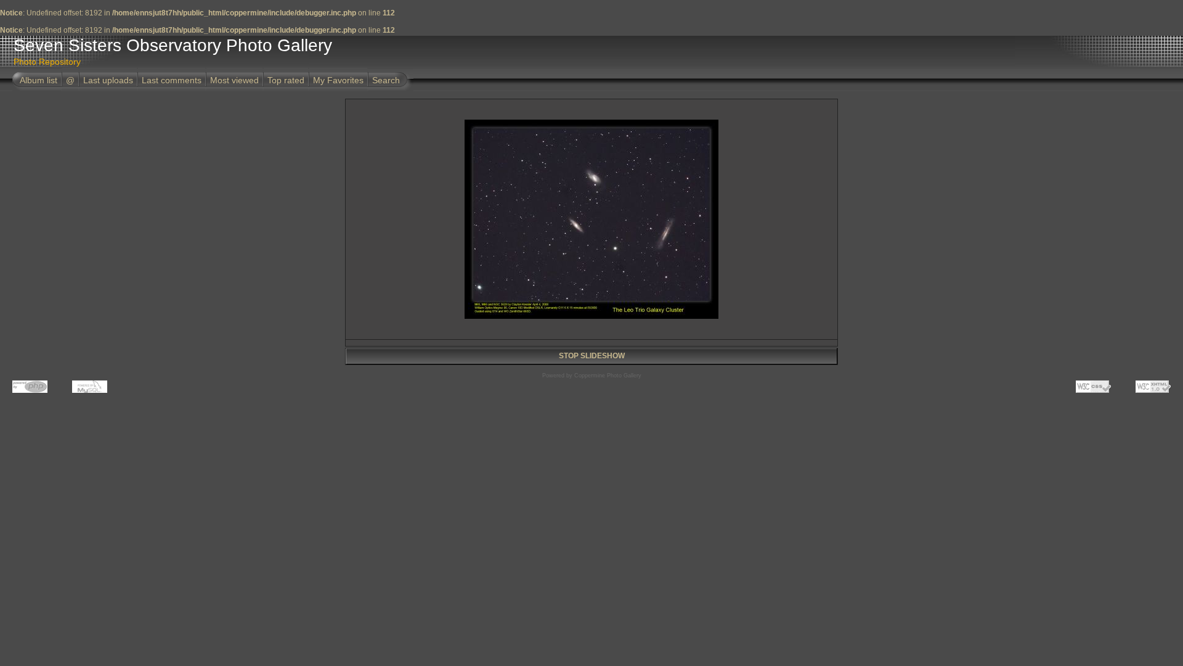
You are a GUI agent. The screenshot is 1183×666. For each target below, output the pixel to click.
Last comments (171, 80)
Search (386, 80)
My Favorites (338, 80)
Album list (38, 80)
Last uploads (108, 80)
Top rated (285, 80)
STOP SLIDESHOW (592, 356)
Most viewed (234, 80)
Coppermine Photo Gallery (607, 375)
